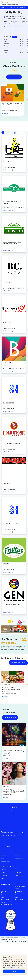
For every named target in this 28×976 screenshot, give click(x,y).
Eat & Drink (18, 872)
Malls (2, 849)
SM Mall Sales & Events (21, 852)
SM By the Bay (5, 7)
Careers (2, 858)
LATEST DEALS (13, 7)
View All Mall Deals (13, 77)
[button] (9, 4)
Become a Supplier (5, 861)
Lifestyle (17, 875)
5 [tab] (16, 117)
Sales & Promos (18, 869)
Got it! (14, 971)
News (2, 878)
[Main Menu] (19, 4)
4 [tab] (15, 117)
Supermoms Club (5, 887)
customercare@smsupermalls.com (9, 838)
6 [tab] (18, 117)
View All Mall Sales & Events (18, 662)
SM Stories (3, 869)
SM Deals (3, 852)
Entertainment (4, 875)
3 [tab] (13, 117)
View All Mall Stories (9, 717)
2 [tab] (12, 117)
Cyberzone (17, 855)
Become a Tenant (19, 858)
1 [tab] (10, 117)
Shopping (3, 872)
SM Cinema (4, 855)
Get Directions (9, 30)
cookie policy (13, 967)
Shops (16, 849)
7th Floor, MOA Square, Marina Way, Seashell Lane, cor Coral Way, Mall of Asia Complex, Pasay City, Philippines (13, 833)
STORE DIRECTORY (21, 7)
